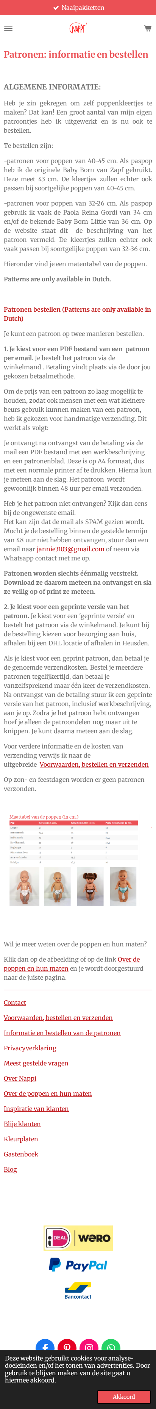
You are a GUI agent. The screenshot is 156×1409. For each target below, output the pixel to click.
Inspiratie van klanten (36, 1108)
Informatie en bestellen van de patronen (62, 1033)
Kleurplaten (21, 1139)
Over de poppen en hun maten (48, 1093)
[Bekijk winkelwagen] (147, 28)
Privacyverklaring (30, 1048)
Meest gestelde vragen (36, 1063)
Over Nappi (20, 1078)
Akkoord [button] (124, 1396)
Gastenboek (21, 1154)
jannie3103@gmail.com (71, 549)
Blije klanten (22, 1124)
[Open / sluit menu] (8, 28)
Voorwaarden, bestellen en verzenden (94, 764)
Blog (10, 1169)
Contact (15, 1002)
